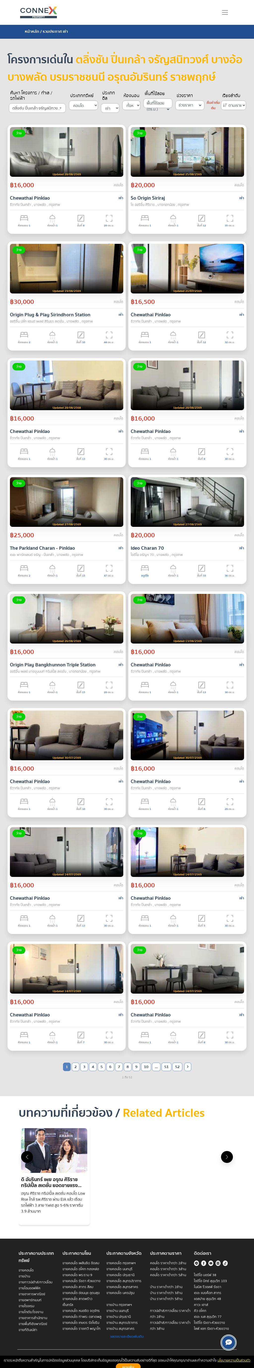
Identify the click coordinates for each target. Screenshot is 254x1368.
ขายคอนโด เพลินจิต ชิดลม (81, 1263)
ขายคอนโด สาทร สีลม (78, 1287)
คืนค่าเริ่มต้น (213, 105)
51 (166, 1067)
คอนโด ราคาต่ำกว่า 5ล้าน (168, 1275)
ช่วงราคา (185, 96)
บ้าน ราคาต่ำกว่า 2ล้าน (166, 1287)
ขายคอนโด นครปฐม (120, 1293)
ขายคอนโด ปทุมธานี (120, 1275)
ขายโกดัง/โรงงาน (31, 1312)
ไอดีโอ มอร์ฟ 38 (205, 1275)
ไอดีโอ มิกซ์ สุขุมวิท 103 (210, 1281)
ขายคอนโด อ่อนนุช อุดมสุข (81, 1293)
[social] (229, 1342)
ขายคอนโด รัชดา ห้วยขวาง (81, 1281)
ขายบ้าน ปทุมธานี (118, 1317)
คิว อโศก (200, 1311)
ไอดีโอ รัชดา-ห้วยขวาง (209, 1323)
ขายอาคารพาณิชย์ (32, 1294)
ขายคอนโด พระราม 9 (77, 1275)
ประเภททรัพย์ (82, 96)
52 (177, 1067)
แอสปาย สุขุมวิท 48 (207, 1299)
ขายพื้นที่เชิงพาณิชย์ (33, 1324)
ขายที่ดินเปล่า (28, 1330)
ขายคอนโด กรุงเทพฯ (121, 1263)
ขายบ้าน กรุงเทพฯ (119, 1305)
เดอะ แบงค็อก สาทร (207, 1293)
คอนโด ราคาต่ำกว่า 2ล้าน (168, 1263)
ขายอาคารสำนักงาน (33, 1318)
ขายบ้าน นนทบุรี (117, 1311)
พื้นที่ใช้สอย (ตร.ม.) (155, 104)
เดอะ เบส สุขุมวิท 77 (208, 1317)
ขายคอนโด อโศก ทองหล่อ (81, 1269)
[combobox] (37, 108)
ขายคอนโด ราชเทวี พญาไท (81, 1329)
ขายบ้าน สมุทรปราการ (122, 1323)
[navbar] (225, 12)
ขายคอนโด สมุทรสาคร (122, 1287)
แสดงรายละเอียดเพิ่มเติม (127, 1336)
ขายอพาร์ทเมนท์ (30, 1300)
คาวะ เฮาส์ (201, 1305)
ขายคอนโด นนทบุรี (119, 1269)
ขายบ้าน (24, 1276)
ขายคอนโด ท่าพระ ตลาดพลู (82, 1317)
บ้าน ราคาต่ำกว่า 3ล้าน (166, 1293)
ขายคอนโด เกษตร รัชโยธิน (81, 1323)
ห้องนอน (131, 96)
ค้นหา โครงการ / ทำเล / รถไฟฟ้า (31, 95)
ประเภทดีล (108, 95)
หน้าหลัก (32, 31)
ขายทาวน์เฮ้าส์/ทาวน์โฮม (35, 1282)
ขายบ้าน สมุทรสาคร (120, 1329)
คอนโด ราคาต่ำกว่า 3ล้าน (168, 1269)
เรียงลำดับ (231, 96)
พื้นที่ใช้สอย (155, 94)
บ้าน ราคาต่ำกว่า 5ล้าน (166, 1299)
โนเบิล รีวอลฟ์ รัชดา (207, 1287)
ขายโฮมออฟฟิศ (29, 1288)
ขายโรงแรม (26, 1306)
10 (146, 1067)
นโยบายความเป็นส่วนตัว (234, 1360)
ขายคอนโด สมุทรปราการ (123, 1281)
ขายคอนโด (26, 1270)
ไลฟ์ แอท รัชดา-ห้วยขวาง (211, 1329)
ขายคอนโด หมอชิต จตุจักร (81, 1311)
